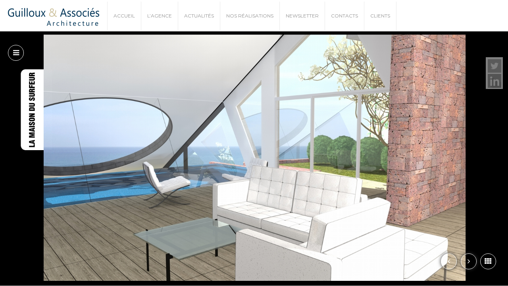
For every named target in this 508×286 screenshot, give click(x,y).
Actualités (199, 16)
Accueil (124, 16)
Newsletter (302, 16)
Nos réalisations (249, 16)
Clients (380, 16)
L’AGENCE (159, 16)
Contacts (344, 16)
